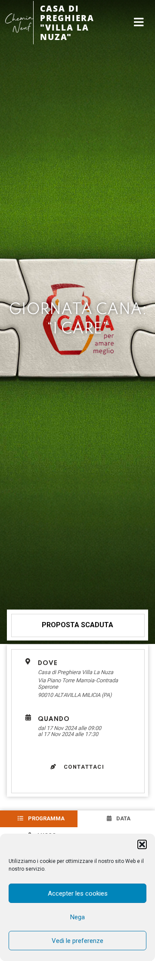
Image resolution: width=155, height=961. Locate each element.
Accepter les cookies (78, 893)
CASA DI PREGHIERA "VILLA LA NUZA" (67, 23)
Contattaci (83, 767)
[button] (142, 844)
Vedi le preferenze (77, 941)
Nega (77, 917)
